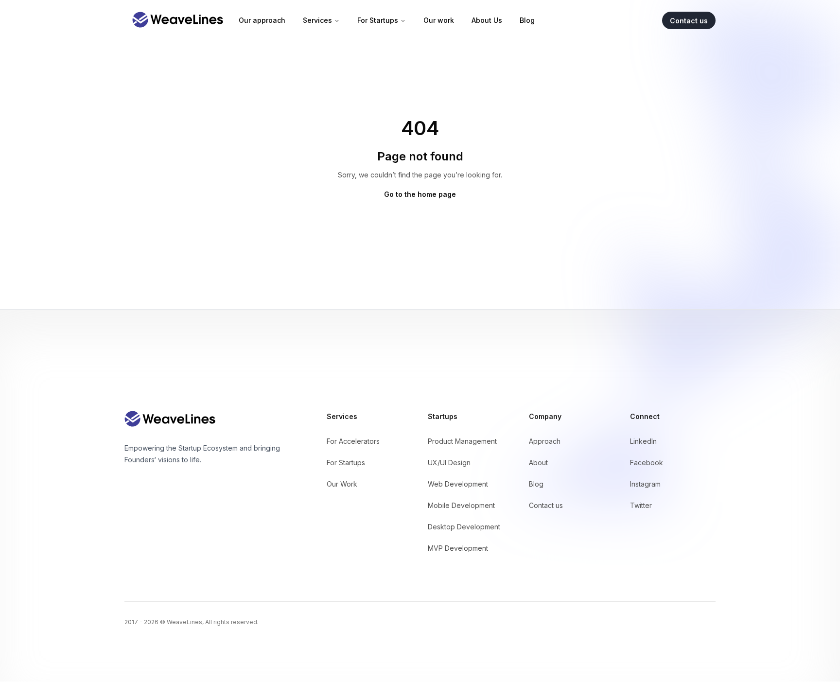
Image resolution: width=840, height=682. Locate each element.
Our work (438, 20)
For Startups (377, 20)
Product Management (462, 441)
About (538, 462)
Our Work (342, 484)
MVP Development (458, 548)
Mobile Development (461, 505)
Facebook (646, 462)
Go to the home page (420, 194)
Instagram (645, 484)
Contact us (546, 505)
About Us (487, 20)
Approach (544, 441)
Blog (527, 20)
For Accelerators (353, 441)
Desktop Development (464, 527)
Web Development (458, 484)
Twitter (641, 505)
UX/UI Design (449, 462)
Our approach (262, 20)
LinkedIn (643, 441)
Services (317, 20)
